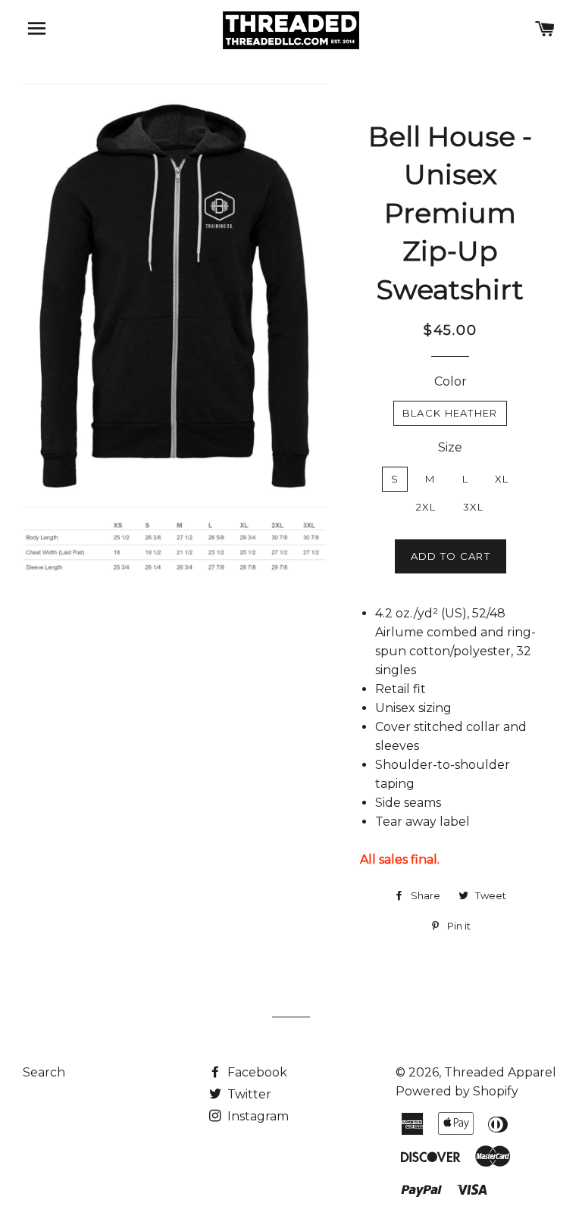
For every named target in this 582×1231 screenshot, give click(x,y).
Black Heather (450, 413)
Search (44, 1072)
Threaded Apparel (500, 1072)
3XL (473, 507)
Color (450, 381)
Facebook (255, 1072)
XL (502, 479)
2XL (426, 507)
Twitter (247, 1094)
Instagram (256, 1116)
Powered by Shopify (457, 1091)
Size (450, 447)
